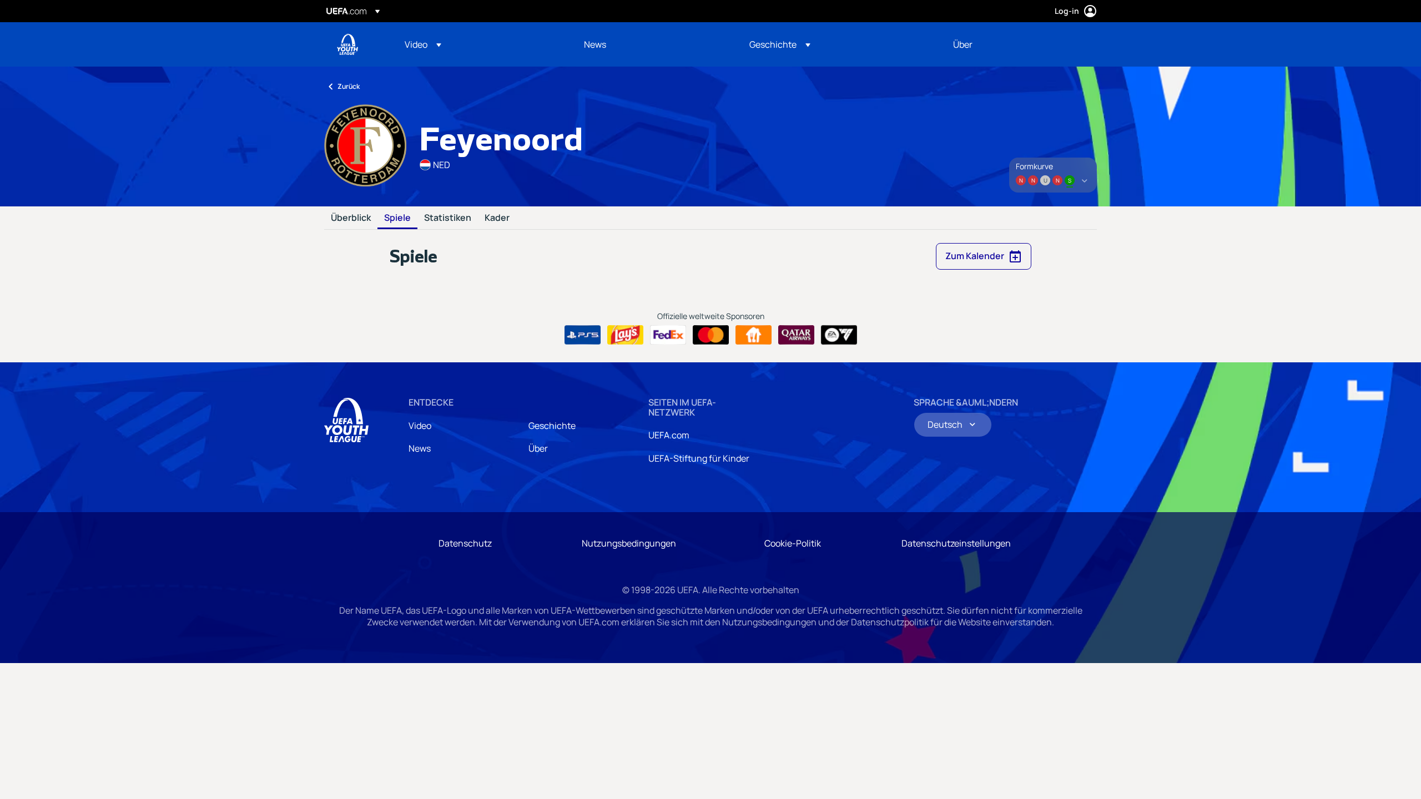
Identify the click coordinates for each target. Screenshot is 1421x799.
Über (538, 448)
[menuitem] (480, 44)
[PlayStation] (583, 335)
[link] (595, 44)
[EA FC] (839, 335)
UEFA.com (668, 435)
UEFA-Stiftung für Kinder (698, 458)
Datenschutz (465, 543)
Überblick (351, 218)
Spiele (397, 218)
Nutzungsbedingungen (629, 543)
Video (420, 425)
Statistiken (447, 218)
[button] (423, 44)
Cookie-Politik (792, 543)
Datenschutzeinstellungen (956, 543)
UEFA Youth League (347, 44)
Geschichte (552, 425)
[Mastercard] (711, 335)
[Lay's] (625, 335)
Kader (497, 218)
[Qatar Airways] (796, 335)
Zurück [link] (348, 86)
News (420, 448)
